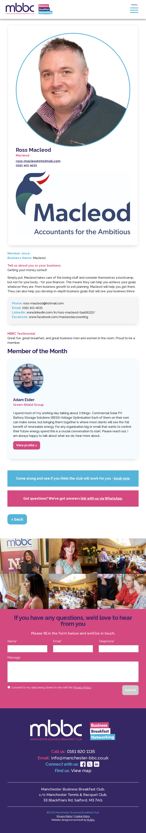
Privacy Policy (82, 687)
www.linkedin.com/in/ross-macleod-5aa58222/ (61, 312)
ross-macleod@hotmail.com (43, 303)
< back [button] (17, 519)
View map (81, 770)
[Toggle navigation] (134, 11)
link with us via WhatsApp (101, 498)
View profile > (26, 445)
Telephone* (106, 641)
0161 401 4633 (32, 308)
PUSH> (91, 819)
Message (13, 657)
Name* (12, 641)
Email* (57, 641)
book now (121, 478)
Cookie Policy (82, 816)
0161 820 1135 (81, 751)
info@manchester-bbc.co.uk (80, 757)
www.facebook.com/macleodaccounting (58, 317)
